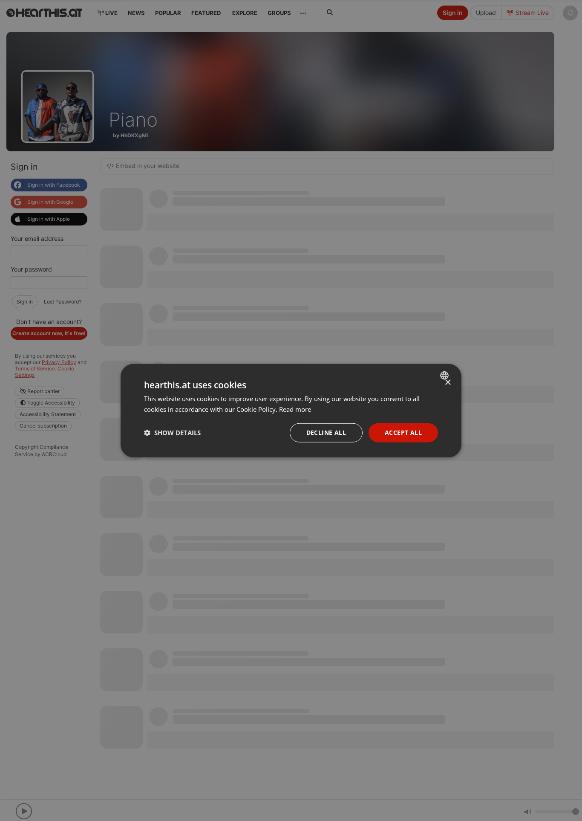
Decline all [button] (326, 432)
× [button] (447, 382)
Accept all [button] (403, 432)
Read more (295, 409)
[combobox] (445, 375)
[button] (172, 432)
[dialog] (291, 410)
